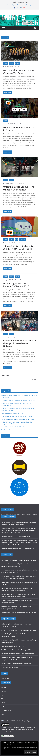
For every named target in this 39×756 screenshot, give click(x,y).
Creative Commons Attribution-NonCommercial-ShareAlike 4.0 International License (18, 730)
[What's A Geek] (19, 16)
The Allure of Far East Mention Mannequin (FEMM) (16, 416)
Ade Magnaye (5, 549)
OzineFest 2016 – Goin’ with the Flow (18, 536)
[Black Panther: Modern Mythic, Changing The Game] (19, 51)
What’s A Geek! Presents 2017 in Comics (18, 129)
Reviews (17, 63)
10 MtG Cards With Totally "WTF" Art (12, 413)
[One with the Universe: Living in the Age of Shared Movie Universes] (19, 321)
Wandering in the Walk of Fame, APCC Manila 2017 (16, 285)
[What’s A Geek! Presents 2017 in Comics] (19, 108)
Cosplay (12, 276)
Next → (35, 380)
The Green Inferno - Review (9, 430)
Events (11, 239)
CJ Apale (16, 337)
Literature (22, 239)
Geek (16, 239)
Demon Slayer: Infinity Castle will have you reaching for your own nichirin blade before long (21, 6)
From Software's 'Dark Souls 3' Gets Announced (15, 427)
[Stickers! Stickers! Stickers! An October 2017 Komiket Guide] (19, 226)
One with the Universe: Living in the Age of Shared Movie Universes (19, 343)
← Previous (5, 375)
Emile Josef (18, 280)
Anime (3, 703)
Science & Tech (6, 710)
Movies (11, 63)
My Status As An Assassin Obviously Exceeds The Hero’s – (19, 560)
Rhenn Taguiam (19, 66)
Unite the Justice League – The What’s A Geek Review (18, 188)
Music (3, 714)
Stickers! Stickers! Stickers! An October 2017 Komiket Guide (18, 247)
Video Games (5, 699)
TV (2, 695)
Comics (5, 63)
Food (3, 718)
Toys (2, 706)
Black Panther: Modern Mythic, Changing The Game (19, 72)
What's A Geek (13, 727)
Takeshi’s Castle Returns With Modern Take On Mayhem (18, 612)
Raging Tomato (19, 243)
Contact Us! (5, 679)
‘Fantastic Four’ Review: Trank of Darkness (16, 545)
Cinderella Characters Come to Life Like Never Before (17, 419)
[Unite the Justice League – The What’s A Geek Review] (19, 167)
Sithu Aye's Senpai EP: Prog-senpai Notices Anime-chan (18, 400)
